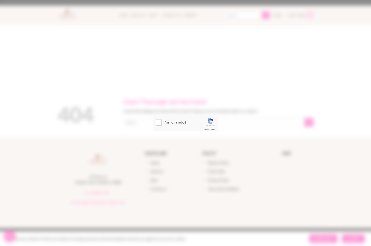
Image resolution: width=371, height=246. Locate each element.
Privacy (206, 129)
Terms (212, 129)
